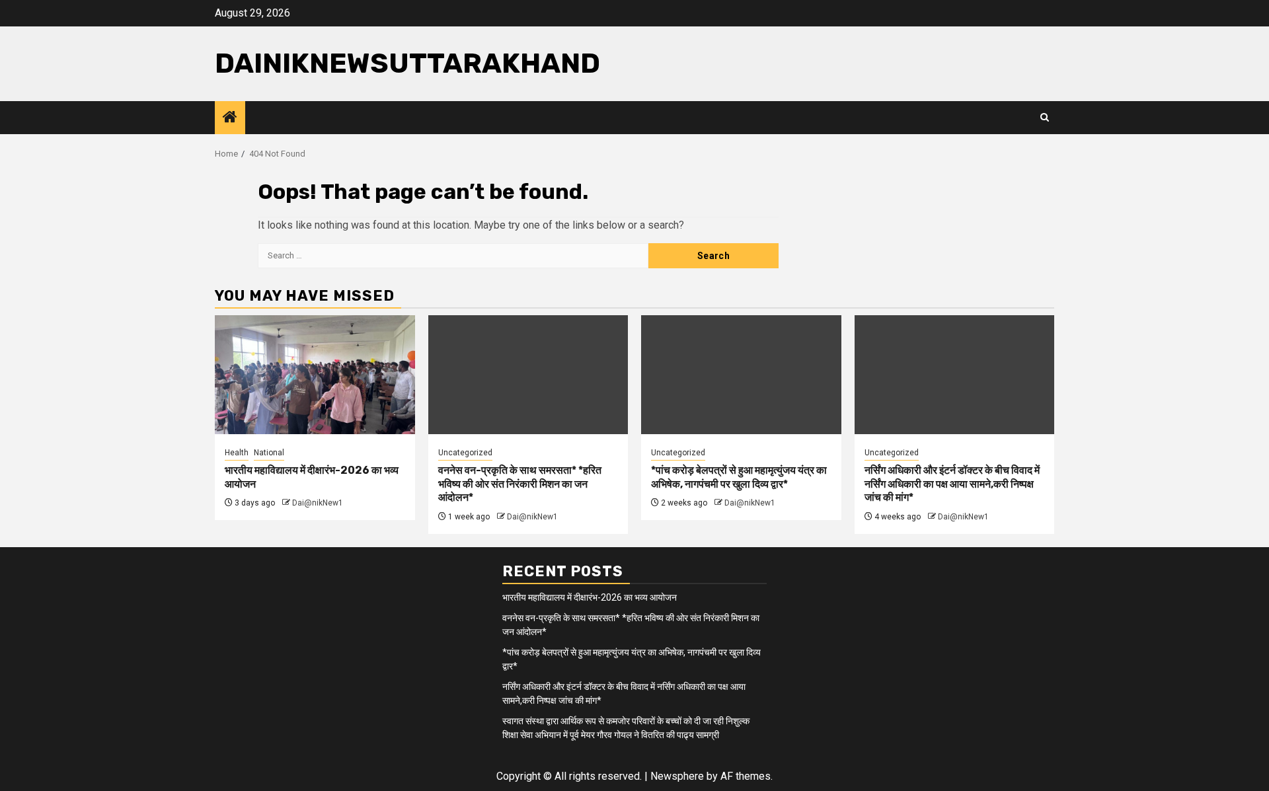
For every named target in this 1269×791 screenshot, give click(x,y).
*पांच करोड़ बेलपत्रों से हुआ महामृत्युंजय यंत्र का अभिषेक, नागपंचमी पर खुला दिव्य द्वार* (739, 477)
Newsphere (677, 776)
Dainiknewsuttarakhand (407, 63)
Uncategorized (465, 452)
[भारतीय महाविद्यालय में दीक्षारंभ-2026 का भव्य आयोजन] (315, 374)
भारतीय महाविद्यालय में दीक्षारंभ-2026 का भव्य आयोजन (589, 597)
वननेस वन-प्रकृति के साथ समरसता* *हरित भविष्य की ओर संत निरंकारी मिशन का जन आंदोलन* (519, 484)
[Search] (1044, 117)
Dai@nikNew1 (317, 503)
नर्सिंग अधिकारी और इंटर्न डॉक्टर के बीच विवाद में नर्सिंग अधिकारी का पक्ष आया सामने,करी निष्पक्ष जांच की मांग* (952, 484)
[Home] (230, 118)
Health (237, 452)
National (269, 452)
